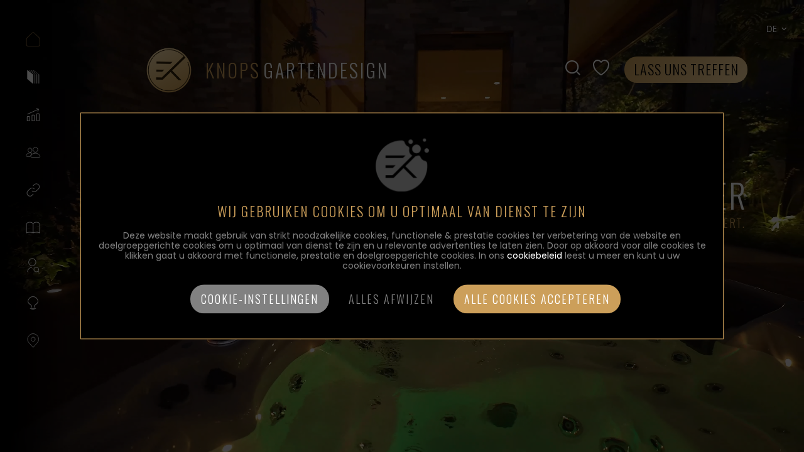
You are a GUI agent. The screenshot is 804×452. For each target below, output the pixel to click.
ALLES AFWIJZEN (391, 299)
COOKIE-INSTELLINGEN (259, 299)
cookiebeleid (534, 256)
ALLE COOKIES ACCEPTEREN (537, 299)
